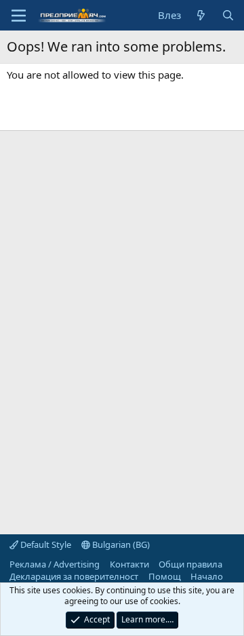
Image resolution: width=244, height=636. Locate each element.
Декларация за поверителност (73, 576)
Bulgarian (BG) (120, 544)
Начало (206, 576)
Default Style (44, 544)
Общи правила (190, 564)
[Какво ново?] (201, 15)
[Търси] (228, 15)
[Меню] (19, 15)
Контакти (129, 564)
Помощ (164, 576)
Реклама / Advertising (54, 564)
